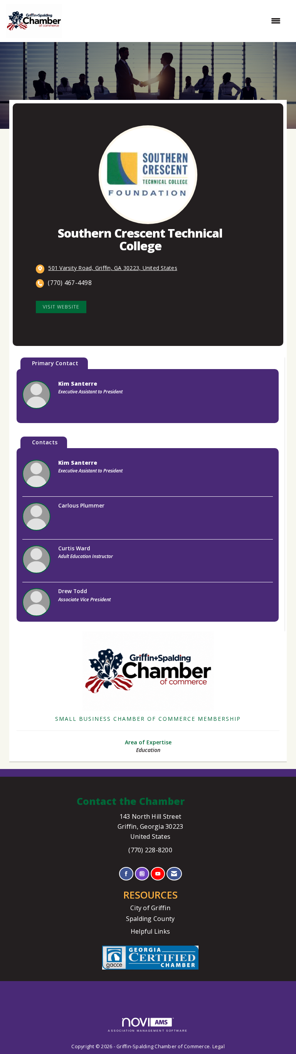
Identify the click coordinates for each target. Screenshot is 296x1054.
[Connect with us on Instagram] (142, 873)
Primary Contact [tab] (55, 363)
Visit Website (61, 307)
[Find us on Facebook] (126, 873)
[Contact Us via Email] (174, 873)
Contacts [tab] (44, 442)
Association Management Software (148, 1030)
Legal (218, 1046)
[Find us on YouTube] (158, 873)
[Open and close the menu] (175, 21)
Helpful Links (150, 931)
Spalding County (150, 918)
